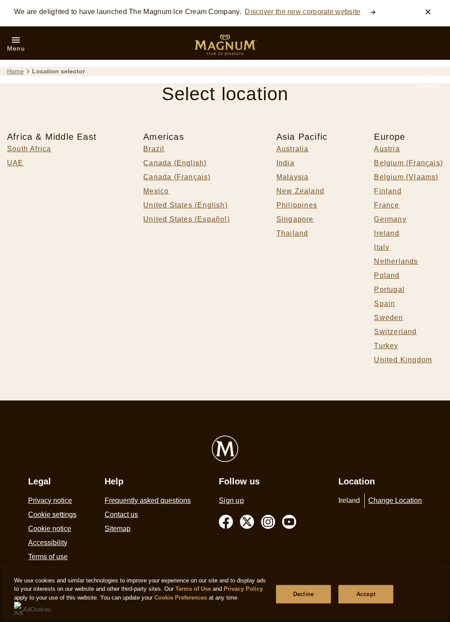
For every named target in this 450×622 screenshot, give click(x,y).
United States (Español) (186, 219)
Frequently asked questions (148, 500)
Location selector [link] (58, 71)
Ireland (386, 233)
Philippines (296, 205)
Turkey (386, 345)
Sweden (388, 317)
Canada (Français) (176, 177)
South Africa (29, 149)
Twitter (247, 522)
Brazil (153, 149)
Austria (386, 149)
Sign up (231, 500)
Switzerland (395, 331)
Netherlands (396, 261)
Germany (390, 219)
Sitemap (118, 528)
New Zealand (300, 191)
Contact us (121, 514)
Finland (387, 191)
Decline (303, 594)
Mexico (156, 191)
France (386, 205)
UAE (15, 163)
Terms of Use (193, 589)
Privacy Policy (243, 589)
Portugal (389, 289)
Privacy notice (50, 500)
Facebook (226, 522)
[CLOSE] (428, 12)
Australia (292, 149)
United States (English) (185, 205)
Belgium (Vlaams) (406, 177)
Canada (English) (175, 163)
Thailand (292, 233)
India (285, 163)
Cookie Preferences (180, 597)
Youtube (289, 522)
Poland (386, 275)
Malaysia (292, 177)
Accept (365, 594)
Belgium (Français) (408, 163)
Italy (381, 247)
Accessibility (47, 542)
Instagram (268, 522)
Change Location (395, 500)
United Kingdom (403, 360)
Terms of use (48, 556)
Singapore (295, 219)
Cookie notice (49, 528)
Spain (384, 303)
